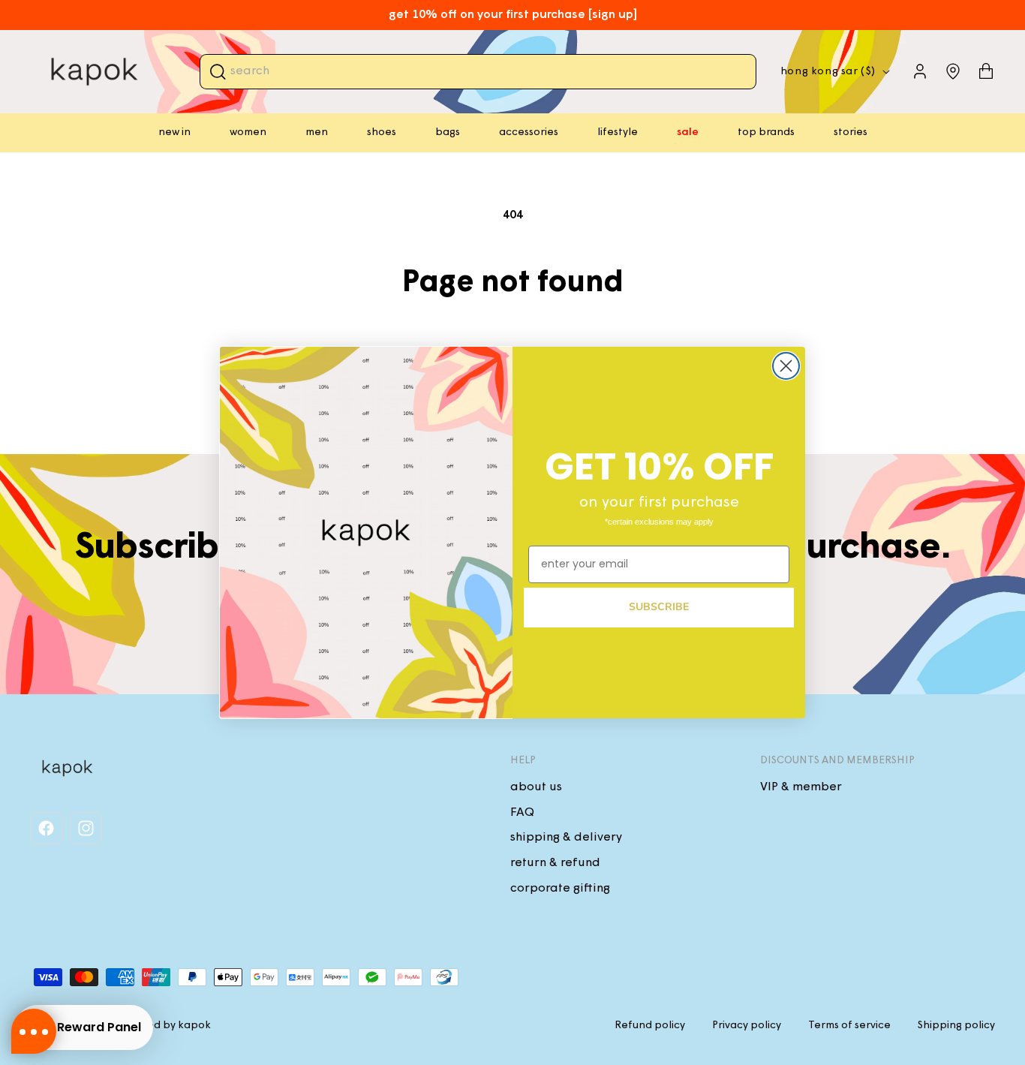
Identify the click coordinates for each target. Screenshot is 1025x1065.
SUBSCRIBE (659, 607)
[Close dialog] (786, 366)
